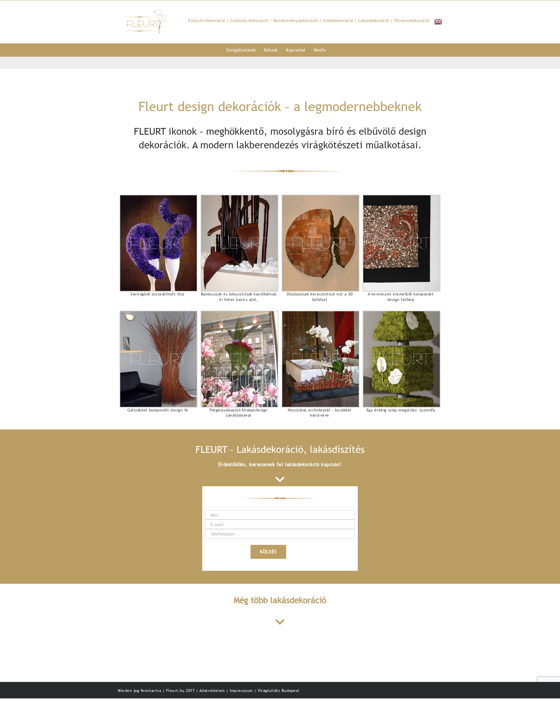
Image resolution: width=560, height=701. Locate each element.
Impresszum (242, 691)
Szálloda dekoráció (249, 20)
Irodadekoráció (338, 20)
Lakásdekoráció (373, 20)
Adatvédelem (212, 691)
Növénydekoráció (411, 20)
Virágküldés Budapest (278, 691)
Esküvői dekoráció (206, 20)
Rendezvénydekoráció (295, 20)
